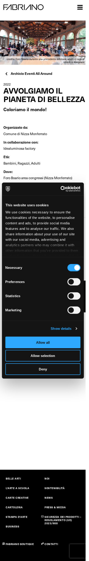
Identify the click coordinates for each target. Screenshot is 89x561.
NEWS (48, 497)
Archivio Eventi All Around (31, 73)
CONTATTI (51, 544)
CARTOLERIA (14, 507)
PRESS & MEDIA (55, 507)
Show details (61, 328)
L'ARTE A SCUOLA (17, 488)
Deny (43, 369)
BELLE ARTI (13, 478)
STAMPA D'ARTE (16, 517)
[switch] (73, 281)
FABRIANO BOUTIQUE (20, 544)
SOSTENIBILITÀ (54, 488)
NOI (47, 478)
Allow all (43, 342)
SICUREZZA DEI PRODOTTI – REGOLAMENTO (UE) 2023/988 (62, 520)
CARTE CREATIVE (17, 497)
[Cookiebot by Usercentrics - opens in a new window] (61, 189)
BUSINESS (12, 526)
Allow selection (43, 356)
